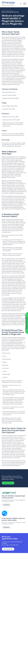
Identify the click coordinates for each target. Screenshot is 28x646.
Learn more (6, 505)
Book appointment (8, 483)
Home (3, 10)
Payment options (9, 10)
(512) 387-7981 (14, 545)
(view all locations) (10, 5)
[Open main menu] (24, 3)
